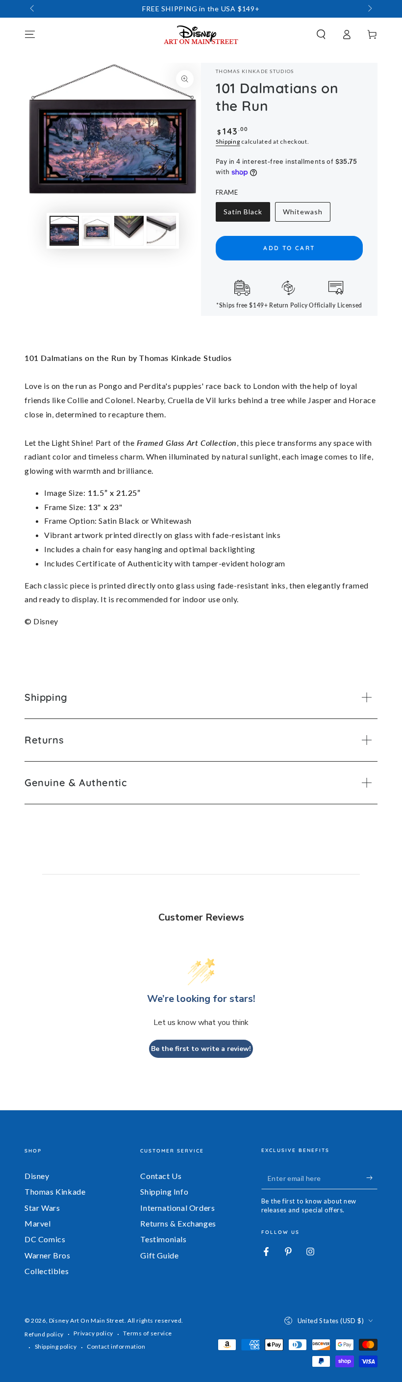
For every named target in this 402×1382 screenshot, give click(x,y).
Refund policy (44, 1334)
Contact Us (160, 1175)
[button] (321, 34)
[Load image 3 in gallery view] (129, 231)
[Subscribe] (371, 1178)
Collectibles (47, 1271)
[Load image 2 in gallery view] (96, 231)
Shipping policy (56, 1346)
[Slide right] (369, 9)
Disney (37, 1175)
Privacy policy (93, 1333)
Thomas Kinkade (55, 1191)
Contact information (116, 1346)
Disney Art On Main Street (87, 1320)
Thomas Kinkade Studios (255, 71)
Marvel (38, 1223)
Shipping (228, 141)
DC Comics (45, 1239)
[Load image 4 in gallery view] (161, 231)
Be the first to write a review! (201, 1048)
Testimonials (163, 1239)
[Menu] (30, 34)
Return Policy (288, 305)
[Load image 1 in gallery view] (64, 231)
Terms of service (147, 1333)
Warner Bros (48, 1255)
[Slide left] (33, 9)
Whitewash (302, 214)
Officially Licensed (335, 305)
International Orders (177, 1207)
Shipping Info (164, 1191)
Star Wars (42, 1207)
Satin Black (242, 214)
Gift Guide (159, 1255)
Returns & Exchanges (178, 1223)
